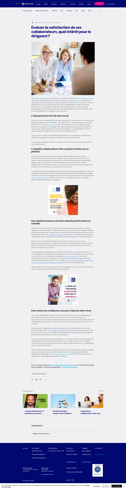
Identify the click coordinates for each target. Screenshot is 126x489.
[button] (101, 10)
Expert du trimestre (42, 11)
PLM (62, 11)
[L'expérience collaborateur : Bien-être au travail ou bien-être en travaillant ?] (90, 401)
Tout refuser (105, 486)
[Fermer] (124, 486)
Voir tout (100, 391)
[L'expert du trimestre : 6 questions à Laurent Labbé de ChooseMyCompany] (35, 401)
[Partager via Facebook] (32, 379)
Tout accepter (116, 486)
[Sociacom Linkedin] (67, 480)
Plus (89, 11)
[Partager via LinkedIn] (36, 379)
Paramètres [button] (96, 486)
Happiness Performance (39, 373)
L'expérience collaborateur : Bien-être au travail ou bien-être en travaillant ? (90, 412)
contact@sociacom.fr (47, 474)
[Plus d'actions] (94, 22)
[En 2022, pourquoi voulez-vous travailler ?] (63, 401)
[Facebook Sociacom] (70, 480)
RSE (77, 11)
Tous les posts (27, 11)
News (83, 11)
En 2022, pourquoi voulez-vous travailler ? (62, 412)
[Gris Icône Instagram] (73, 480)
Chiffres (54, 11)
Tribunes (69, 11)
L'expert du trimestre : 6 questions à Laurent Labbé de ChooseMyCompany (34, 412)
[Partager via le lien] (40, 379)
